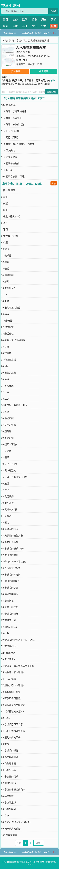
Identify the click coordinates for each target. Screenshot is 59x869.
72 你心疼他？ (8, 652)
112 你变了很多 (9, 156)
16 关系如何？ (8, 288)
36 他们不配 (7, 418)
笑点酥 (26, 52)
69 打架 (5, 633)
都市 (34, 19)
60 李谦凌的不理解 (10, 574)
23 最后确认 (7, 333)
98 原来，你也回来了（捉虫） (16, 822)
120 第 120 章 (35, 64)
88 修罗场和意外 (9, 756)
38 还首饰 (6, 431)
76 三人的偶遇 (8, 678)
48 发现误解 (7, 496)
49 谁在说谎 (7, 502)
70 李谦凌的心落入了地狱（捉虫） (19, 639)
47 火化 (5, 489)
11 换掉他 (6, 255)
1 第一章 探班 (8, 190)
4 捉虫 (4, 209)
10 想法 (5, 248)
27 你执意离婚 (8, 359)
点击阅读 (43, 71)
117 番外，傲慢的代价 (12, 124)
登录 (53, 26)
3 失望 (4, 203)
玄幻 (15, 19)
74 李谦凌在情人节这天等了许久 (17, 665)
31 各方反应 (7, 385)
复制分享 (51, 91)
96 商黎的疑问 (8, 809)
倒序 (53, 183)
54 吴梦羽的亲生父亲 (12, 535)
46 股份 (5, 483)
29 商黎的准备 (8, 372)
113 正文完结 (8, 150)
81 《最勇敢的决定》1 (12, 711)
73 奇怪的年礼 (8, 659)
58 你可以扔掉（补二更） (14, 561)
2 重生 (4, 196)
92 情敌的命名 (8, 782)
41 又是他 (6, 450)
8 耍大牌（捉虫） (10, 235)
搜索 (53, 11)
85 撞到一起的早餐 (10, 737)
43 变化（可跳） (9, 463)
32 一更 (5, 392)
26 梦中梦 (6, 353)
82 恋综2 (5, 717)
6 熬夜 (4, 222)
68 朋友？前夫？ (9, 626)
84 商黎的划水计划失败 (13, 730)
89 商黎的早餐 (8, 763)
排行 (34, 26)
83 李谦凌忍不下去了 (12, 724)
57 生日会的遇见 (9, 555)
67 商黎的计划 (8, 620)
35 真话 (5, 411)
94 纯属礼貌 (7, 796)
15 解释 (5, 281)
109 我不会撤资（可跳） (13, 176)
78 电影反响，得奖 (10, 691)
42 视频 (5, 457)
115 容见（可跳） (10, 137)
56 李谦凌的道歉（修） (13, 548)
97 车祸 (5, 815)
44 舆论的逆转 (8, 470)
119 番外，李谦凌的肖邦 (13, 111)
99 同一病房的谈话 (10, 828)
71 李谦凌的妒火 (9, 646)
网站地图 (29, 864)
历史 (44, 19)
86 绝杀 (5, 743)
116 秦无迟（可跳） (11, 130)
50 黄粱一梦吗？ (9, 509)
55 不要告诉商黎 (9, 542)
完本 (44, 26)
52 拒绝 (5, 522)
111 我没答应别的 (10, 163)
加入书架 (15, 71)
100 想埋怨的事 (9, 835)
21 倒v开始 (6, 320)
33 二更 (5, 398)
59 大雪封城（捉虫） (12, 568)
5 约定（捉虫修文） (11, 216)
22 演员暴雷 (7, 327)
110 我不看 (7, 169)
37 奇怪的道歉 (8, 424)
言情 (15, 26)
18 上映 (5, 301)
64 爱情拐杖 (7, 600)
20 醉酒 (5, 314)
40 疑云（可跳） (9, 444)
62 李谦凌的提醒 (9, 587)
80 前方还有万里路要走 (13, 704)
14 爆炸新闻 (7, 274)
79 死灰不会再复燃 (10, 698)
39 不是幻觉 (7, 437)
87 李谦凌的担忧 (9, 750)
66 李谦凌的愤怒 (9, 613)
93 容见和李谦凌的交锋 (13, 789)
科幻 (5, 26)
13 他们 (5, 268)
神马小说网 (10, 5)
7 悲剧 (4, 229)
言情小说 (21, 40)
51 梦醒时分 (7, 515)
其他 (24, 26)
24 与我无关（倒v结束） (13, 340)
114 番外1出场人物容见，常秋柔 (18, 143)
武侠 (24, 19)
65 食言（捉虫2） (10, 607)
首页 (5, 19)
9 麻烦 (4, 242)
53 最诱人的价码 (9, 528)
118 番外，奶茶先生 (11, 117)
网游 (53, 19)
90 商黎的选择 (8, 769)
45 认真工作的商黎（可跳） (15, 476)
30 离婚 (5, 379)
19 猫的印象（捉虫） (12, 307)
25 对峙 (5, 346)
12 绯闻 (5, 261)
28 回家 (5, 366)
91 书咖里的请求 (9, 776)
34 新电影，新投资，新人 (14, 405)
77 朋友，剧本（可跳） (13, 685)
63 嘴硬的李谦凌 (9, 594)
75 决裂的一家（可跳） (13, 672)
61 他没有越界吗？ (10, 581)
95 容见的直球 (8, 802)
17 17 (4, 294)
